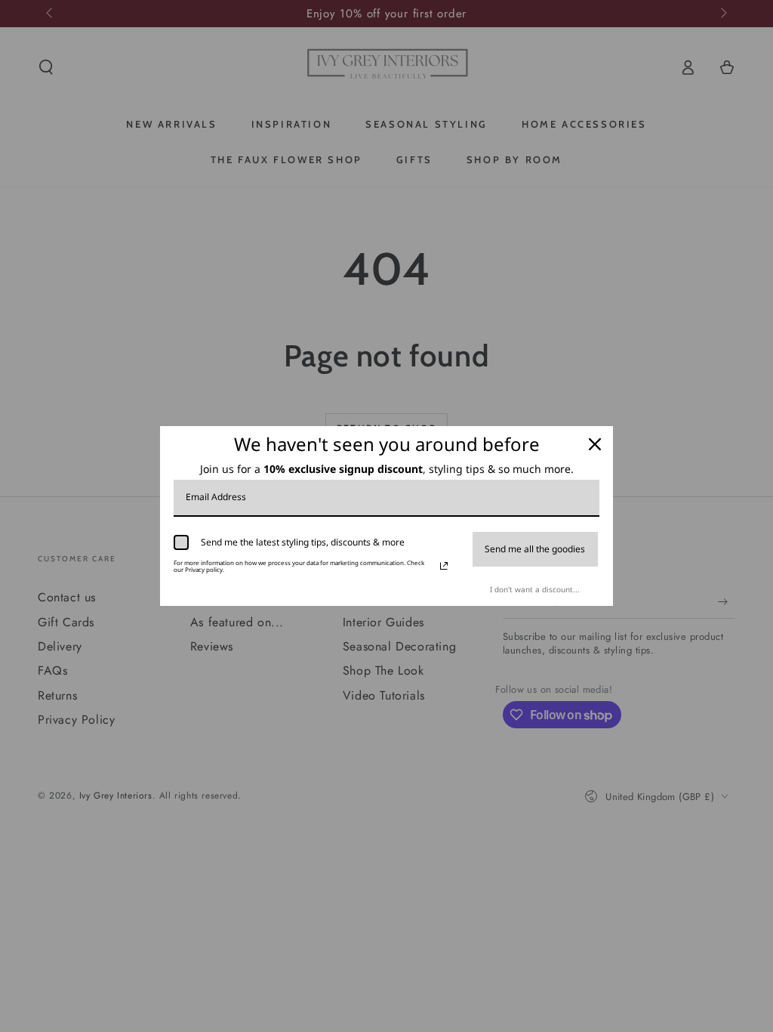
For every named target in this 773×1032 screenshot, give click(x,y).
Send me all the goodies (535, 548)
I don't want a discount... (535, 589)
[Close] (595, 444)
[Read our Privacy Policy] (444, 566)
